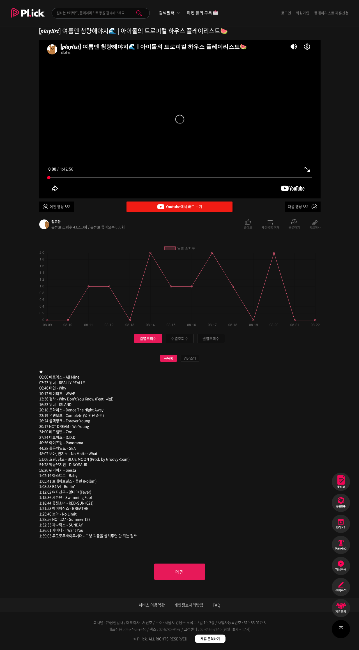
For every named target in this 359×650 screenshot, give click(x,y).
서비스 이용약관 (152, 605)
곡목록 (168, 358)
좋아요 (248, 227)
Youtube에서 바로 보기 (179, 207)
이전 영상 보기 (61, 206)
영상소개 (190, 358)
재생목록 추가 (270, 227)
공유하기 (294, 227)
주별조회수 (179, 338)
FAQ (216, 605)
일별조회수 (148, 338)
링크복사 (315, 227)
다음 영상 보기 (299, 206)
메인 (179, 571)
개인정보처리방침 (188, 605)
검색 (139, 13)
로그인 (286, 12)
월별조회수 (210, 338)
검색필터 (166, 13)
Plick (28, 17)
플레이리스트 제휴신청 (331, 12)
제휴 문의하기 (210, 638)
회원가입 (302, 12)
